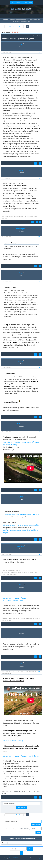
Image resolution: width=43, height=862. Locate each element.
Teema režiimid (36, 36)
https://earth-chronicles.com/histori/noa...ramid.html (21, 525)
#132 (39, 505)
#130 (39, 367)
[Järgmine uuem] (23, 810)
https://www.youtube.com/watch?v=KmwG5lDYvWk (21, 756)
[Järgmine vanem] (20, 810)
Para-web (5, 19)
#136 (39, 671)
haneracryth (20, 229)
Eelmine (8, 26)
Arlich (20, 664)
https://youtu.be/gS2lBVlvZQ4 (13, 741)
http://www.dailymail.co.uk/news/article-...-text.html (21, 514)
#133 (39, 554)
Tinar (20, 44)
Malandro (20, 424)
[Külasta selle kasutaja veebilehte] (37, 222)
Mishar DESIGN (13, 858)
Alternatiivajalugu (14, 19)
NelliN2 (20, 497)
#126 (39, 52)
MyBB (40, 858)
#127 (39, 178)
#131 (39, 432)
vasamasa (20, 631)
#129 (39, 281)
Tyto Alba (20, 546)
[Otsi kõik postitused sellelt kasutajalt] (40, 163)
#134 (39, 593)
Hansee (20, 170)
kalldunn (21, 585)
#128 (39, 236)
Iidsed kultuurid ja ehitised (27, 19)
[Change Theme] (21, 853)
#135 (39, 639)
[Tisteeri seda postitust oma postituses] (35, 163)
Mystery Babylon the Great (22, 791)
